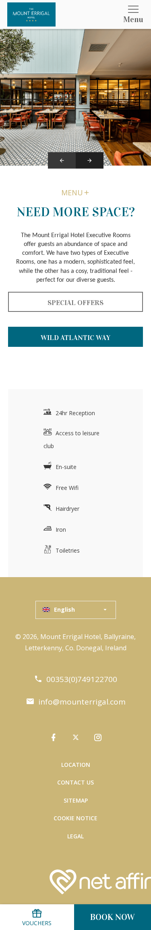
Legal (75, 836)
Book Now (112, 917)
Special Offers (75, 302)
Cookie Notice (75, 818)
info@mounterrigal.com (82, 702)
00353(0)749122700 (81, 679)
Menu (72, 192)
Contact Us (75, 782)
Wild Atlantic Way (75, 337)
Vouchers (37, 923)
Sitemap (76, 800)
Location (75, 764)
